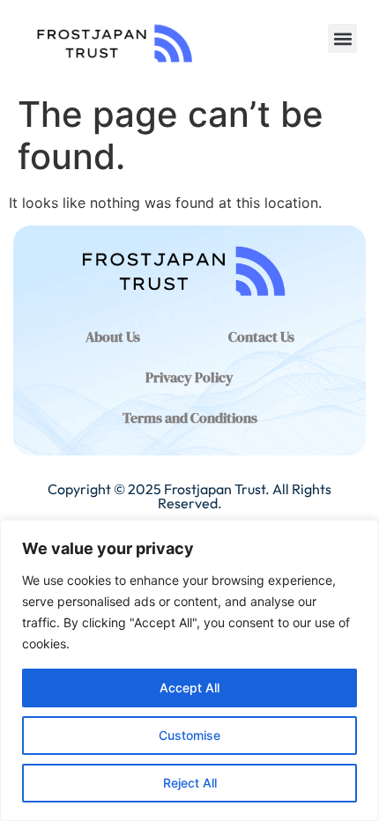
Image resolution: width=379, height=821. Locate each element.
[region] (189, 670)
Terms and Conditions (190, 417)
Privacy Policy (189, 377)
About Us (112, 336)
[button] (342, 38)
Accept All (189, 687)
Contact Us (261, 336)
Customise (189, 735)
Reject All (190, 782)
